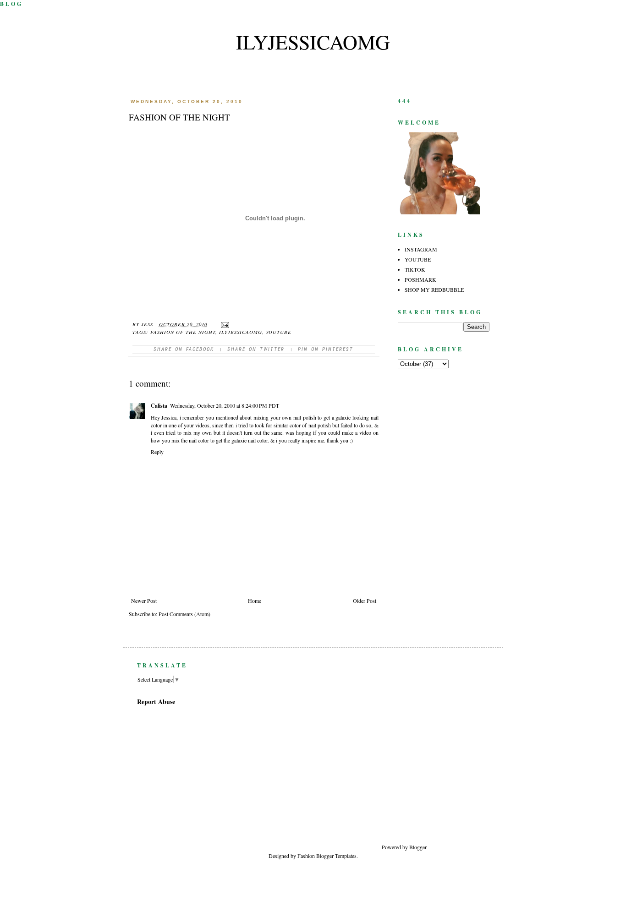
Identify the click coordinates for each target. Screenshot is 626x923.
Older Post (364, 600)
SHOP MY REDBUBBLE (434, 289)
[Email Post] (225, 324)
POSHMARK (420, 279)
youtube (278, 331)
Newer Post (144, 600)
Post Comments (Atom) (184, 613)
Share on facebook (184, 349)
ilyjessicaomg (313, 41)
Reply (157, 451)
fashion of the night (182, 331)
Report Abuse (156, 701)
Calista (159, 406)
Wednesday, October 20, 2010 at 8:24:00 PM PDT (224, 405)
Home (254, 600)
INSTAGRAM (421, 249)
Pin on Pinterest (325, 349)
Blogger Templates (336, 855)
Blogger (417, 847)
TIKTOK (415, 269)
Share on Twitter (256, 349)
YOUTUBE (418, 259)
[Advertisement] (473, 761)
